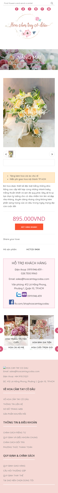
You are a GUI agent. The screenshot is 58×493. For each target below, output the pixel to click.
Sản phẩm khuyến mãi (14, 414)
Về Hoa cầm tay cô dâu (16, 399)
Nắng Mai (35, 66)
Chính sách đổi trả (13, 442)
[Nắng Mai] (29, 112)
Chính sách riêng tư (14, 432)
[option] (16, 330)
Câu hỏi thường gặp (14, 470)
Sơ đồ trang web (13, 409)
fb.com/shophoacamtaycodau (32, 303)
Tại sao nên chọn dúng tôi (18, 480)
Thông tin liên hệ (13, 404)
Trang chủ (23, 66)
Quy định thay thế (13, 475)
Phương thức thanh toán (17, 447)
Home (8, 45)
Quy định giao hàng (14, 465)
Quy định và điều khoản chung (20, 437)
